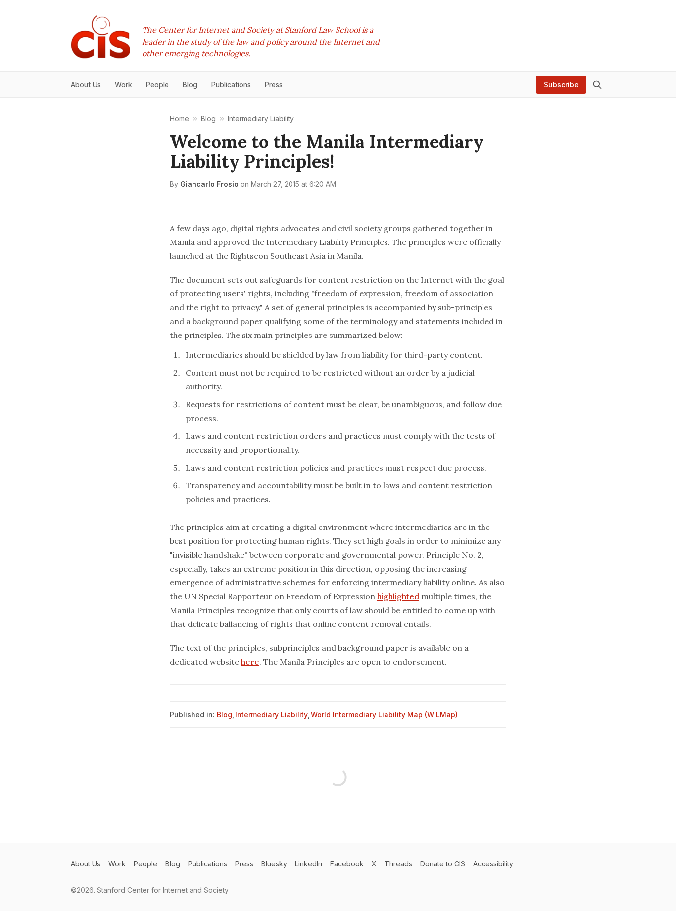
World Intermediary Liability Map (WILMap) (384, 714)
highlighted (398, 596)
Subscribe (561, 84)
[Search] (597, 85)
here (250, 662)
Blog (224, 714)
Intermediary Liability (271, 714)
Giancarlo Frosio (209, 184)
